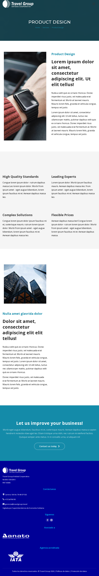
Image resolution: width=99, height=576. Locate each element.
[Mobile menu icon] (93, 3)
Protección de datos (79, 571)
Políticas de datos (63, 571)
